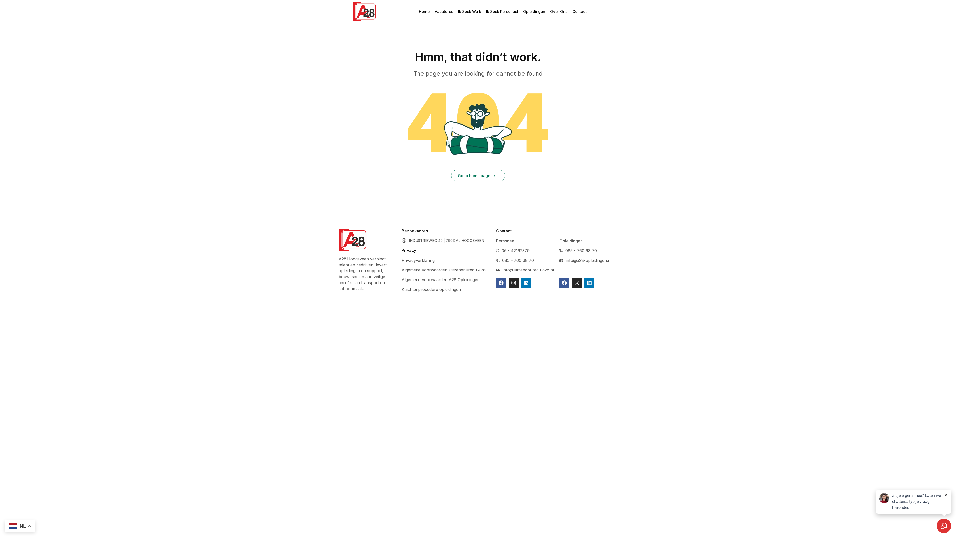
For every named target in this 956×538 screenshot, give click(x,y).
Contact (579, 11)
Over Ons (558, 11)
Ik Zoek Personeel (502, 11)
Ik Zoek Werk (469, 11)
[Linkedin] (526, 283)
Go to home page (474, 175)
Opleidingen (534, 11)
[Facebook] (501, 283)
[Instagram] (514, 283)
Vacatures (444, 11)
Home (424, 11)
